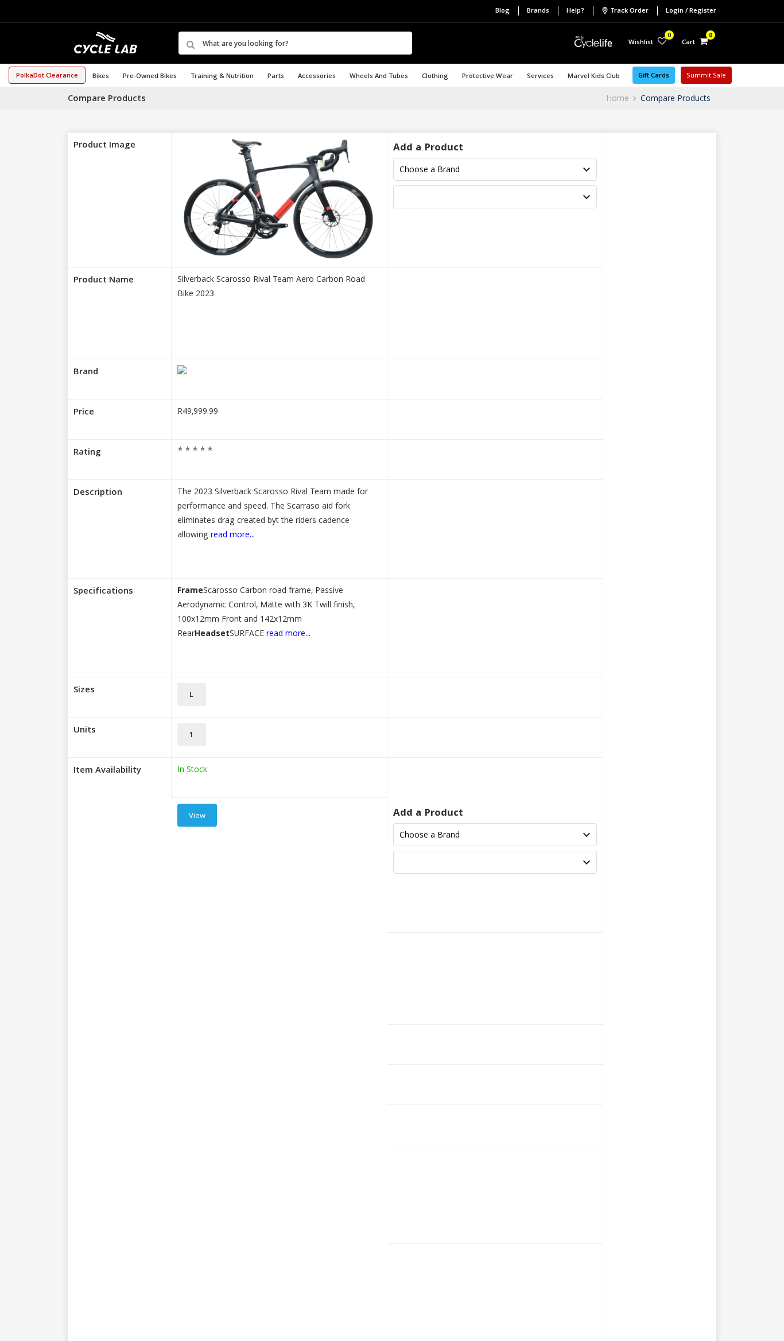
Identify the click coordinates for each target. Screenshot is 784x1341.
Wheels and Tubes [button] (379, 76)
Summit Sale (706, 76)
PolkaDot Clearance (47, 76)
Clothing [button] (435, 76)
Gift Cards (653, 76)
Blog (502, 11)
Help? (575, 11)
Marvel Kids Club (594, 76)
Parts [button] (275, 76)
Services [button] (540, 76)
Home (617, 97)
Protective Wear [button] (487, 76)
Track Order (629, 11)
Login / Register (691, 11)
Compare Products (676, 97)
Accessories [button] (317, 76)
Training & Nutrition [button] (222, 76)
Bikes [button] (100, 76)
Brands (538, 11)
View (197, 816)
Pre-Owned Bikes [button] (150, 76)
